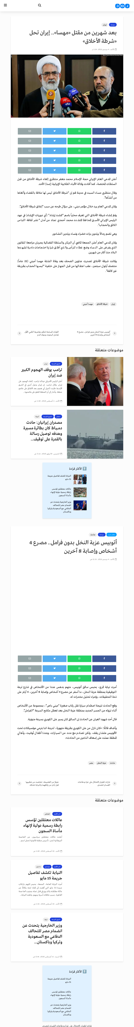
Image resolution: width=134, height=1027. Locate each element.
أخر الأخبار (57, 814)
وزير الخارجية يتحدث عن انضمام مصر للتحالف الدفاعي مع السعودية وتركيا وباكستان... (42, 934)
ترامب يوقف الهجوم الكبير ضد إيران (41, 372)
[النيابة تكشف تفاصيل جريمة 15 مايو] (80, 479)
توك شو (47, 867)
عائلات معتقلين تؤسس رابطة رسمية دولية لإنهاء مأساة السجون (60, 492)
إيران (105, 24)
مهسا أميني (88, 304)
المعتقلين (47, 814)
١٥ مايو (38, 867)
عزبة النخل (101, 763)
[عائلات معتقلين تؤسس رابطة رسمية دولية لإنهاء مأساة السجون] (80, 492)
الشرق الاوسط (56, 364)
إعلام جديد (111, 535)
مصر (91, 763)
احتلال (58, 417)
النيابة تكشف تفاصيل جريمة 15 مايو (45, 875)
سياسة (113, 25)
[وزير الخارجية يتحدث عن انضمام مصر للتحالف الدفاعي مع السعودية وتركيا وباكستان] (80, 505)
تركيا (45, 919)
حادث (92, 534)
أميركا (37, 417)
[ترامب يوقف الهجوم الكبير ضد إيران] (95, 381)
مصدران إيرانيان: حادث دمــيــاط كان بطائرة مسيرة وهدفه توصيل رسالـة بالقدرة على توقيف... (42, 431)
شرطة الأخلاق (102, 304)
